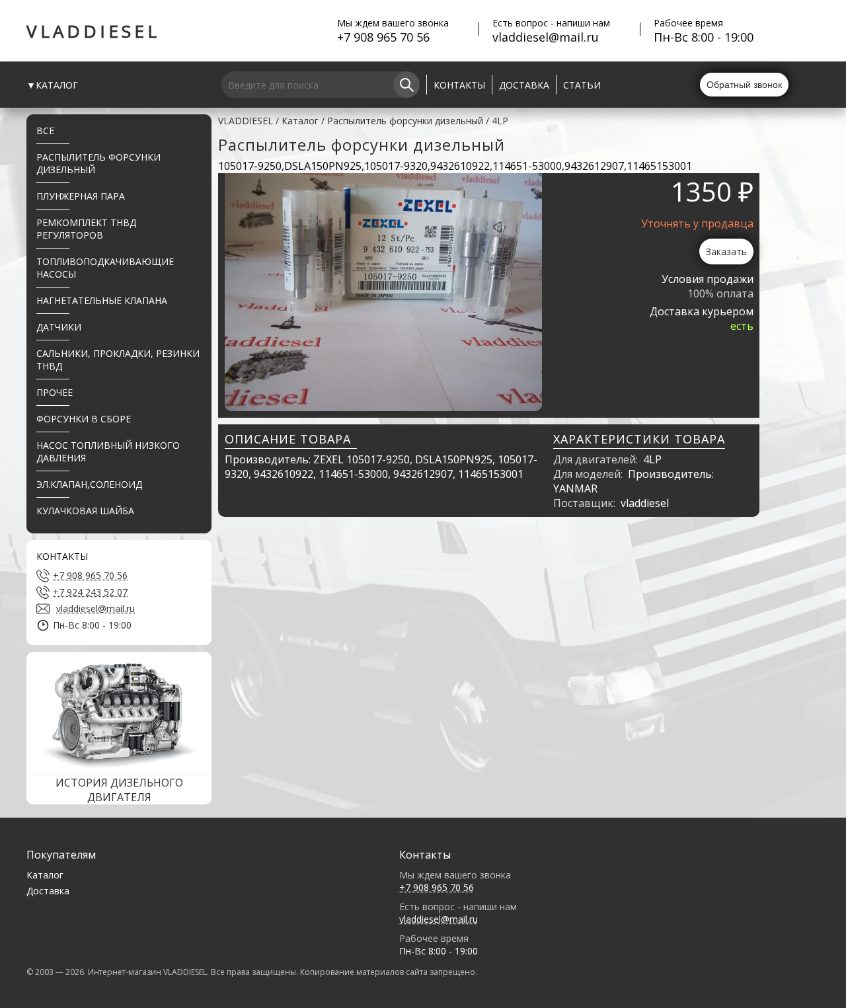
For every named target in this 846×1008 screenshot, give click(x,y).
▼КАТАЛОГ (52, 85)
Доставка (47, 890)
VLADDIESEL (93, 31)
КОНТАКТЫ (459, 85)
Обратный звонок (744, 84)
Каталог (300, 120)
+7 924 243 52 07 (90, 592)
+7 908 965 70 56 (383, 37)
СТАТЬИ (582, 85)
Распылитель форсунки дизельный (405, 120)
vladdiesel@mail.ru (545, 37)
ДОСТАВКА (524, 85)
